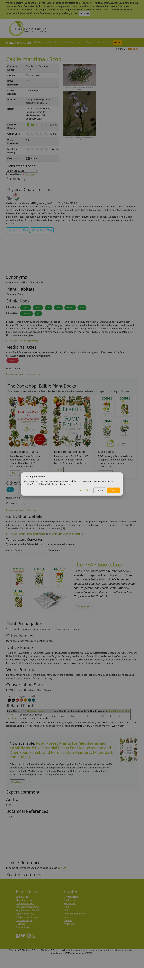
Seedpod (70, 308)
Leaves (38, 308)
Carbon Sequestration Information (66, 533)
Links (66, 910)
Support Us (70, 903)
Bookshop (69, 900)
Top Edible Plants (25, 913)
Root (58, 308)
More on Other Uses (27, 510)
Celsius (10, 550)
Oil (49, 308)
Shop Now (82, 606)
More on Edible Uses (28, 340)
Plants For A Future (18, 42)
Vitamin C (12, 360)
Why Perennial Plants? (27, 910)
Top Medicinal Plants (27, 917)
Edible (110, 711)
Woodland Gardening (27, 906)
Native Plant (53, 42)
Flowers (25, 308)
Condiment (26, 314)
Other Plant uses (25, 903)
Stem (82, 308)
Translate (29, 174)
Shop (89, 42)
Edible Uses (22, 896)
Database (39, 42)
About (65, 42)
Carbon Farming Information (32, 533)
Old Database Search (75, 913)
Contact (68, 920)
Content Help (71, 896)
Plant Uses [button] (76, 42)
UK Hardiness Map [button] (18, 230)
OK (113, 490)
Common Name (35, 711)
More (15, 473)
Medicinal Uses (24, 900)
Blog (108, 42)
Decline (99, 490)
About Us (69, 923)
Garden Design (24, 920)
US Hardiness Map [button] (42, 230)
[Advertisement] (128, 111)
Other (127, 711)
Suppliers (99, 42)
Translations (22, 927)
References (11, 340)
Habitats (20, 923)
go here (62, 867)
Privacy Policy (83, 490)
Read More (17, 782)
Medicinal (119, 711)
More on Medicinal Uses (29, 374)
